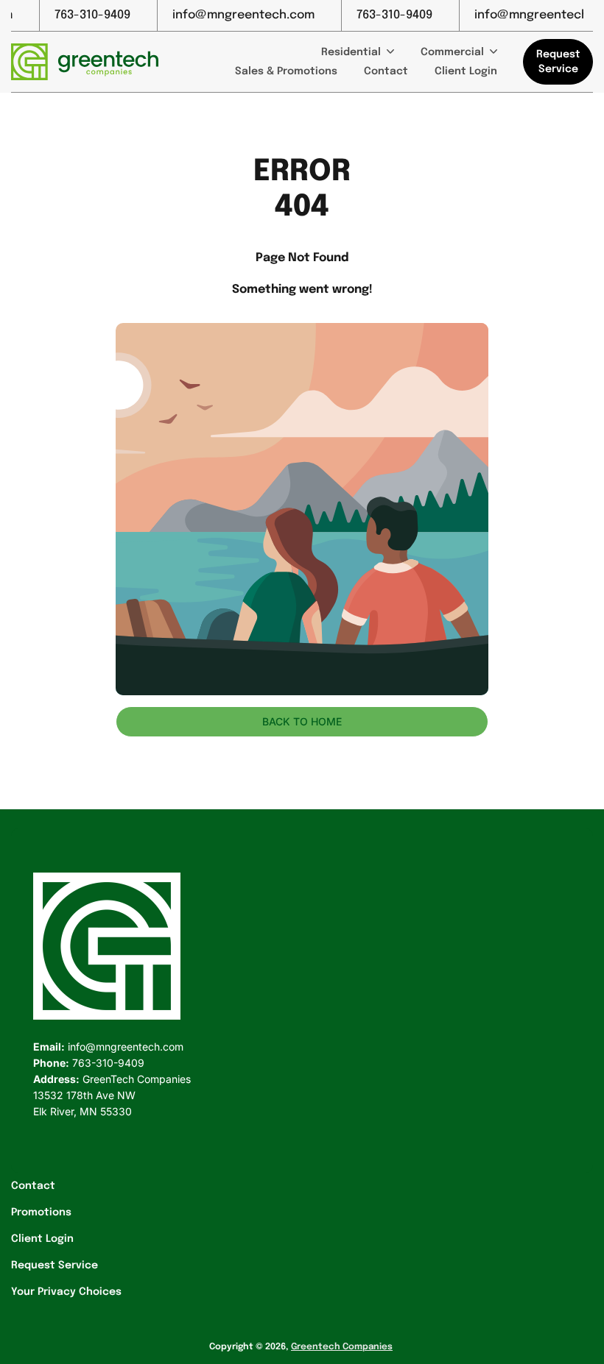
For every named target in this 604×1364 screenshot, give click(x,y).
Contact (386, 71)
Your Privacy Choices (66, 1292)
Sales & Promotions (286, 71)
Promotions (41, 1212)
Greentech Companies (342, 1347)
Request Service (54, 1265)
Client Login (466, 71)
